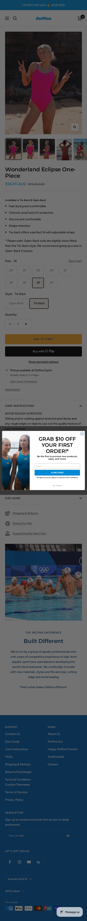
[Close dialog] (82, 434)
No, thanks (57, 485)
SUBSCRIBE (57, 472)
